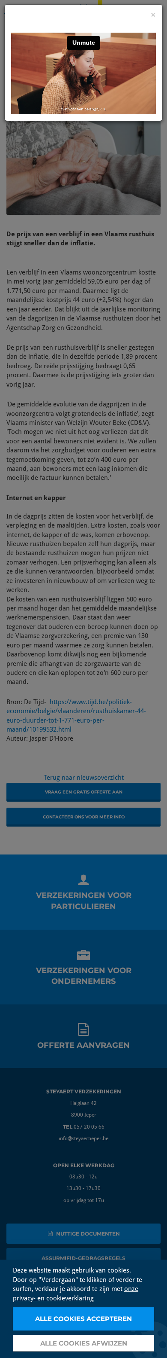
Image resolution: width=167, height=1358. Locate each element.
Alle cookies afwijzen (83, 1343)
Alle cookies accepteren (83, 1319)
